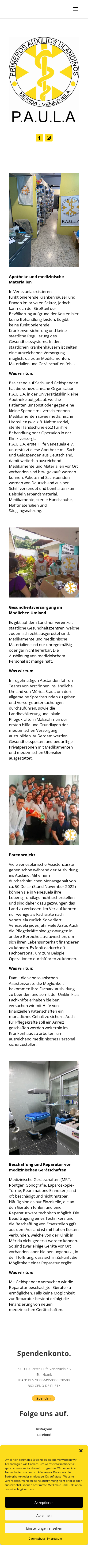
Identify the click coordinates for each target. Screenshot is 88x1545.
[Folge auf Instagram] (49, 137)
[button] (81, 1450)
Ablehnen (44, 1515)
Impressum (54, 1539)
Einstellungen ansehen (44, 1528)
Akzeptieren (44, 1502)
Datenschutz (36, 1539)
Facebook (44, 1434)
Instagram (44, 1429)
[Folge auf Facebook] (39, 137)
